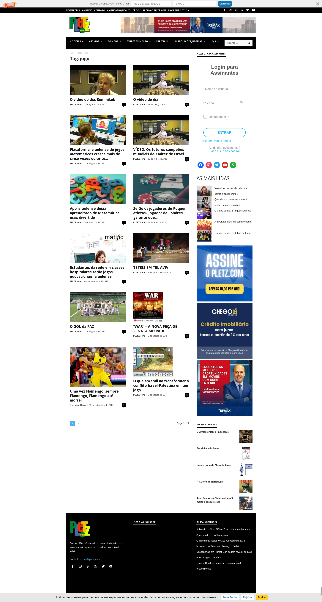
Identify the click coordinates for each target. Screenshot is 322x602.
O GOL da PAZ (82, 326)
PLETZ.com (75, 104)
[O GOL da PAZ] (98, 307)
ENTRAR (224, 132)
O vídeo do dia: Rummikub (92, 99)
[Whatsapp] (233, 165)
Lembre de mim (219, 116)
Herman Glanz (78, 405)
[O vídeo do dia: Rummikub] (98, 80)
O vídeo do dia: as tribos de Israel (232, 233)
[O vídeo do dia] (161, 80)
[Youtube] (253, 10)
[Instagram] (230, 10)
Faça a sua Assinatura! (224, 151)
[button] (161, 3)
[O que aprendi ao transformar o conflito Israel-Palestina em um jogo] (161, 362)
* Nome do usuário (215, 89)
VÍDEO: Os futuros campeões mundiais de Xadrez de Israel (158, 151)
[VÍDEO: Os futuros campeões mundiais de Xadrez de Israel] (161, 130)
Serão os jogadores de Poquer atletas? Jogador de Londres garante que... (159, 213)
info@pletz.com (91, 559)
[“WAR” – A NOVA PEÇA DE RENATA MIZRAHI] (161, 307)
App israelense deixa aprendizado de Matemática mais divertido (94, 213)
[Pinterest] (236, 10)
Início (72, 53)
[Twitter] (247, 10)
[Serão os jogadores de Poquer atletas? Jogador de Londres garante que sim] (161, 189)
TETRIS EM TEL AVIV (150, 267)
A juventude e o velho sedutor (212, 535)
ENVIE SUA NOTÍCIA (178, 10)
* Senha (208, 103)
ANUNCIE (87, 10)
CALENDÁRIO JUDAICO (118, 10)
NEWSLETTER (73, 10)
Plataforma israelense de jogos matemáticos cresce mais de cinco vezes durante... (97, 154)
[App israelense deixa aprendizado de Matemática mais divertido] (98, 189)
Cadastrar (225, 3)
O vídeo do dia (145, 99)
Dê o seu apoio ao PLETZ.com (149, 10)
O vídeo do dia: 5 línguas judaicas (232, 210)
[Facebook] (224, 10)
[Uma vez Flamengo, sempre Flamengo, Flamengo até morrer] (98, 367)
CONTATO (99, 10)
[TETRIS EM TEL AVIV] (161, 248)
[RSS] (242, 10)
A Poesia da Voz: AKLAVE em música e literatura (223, 529)
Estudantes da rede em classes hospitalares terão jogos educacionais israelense (97, 272)
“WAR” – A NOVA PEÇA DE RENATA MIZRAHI (155, 328)
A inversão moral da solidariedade (232, 221)
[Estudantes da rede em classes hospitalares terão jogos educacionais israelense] (98, 248)
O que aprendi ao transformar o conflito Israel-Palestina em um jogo (161, 385)
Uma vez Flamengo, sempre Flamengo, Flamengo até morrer (94, 396)
